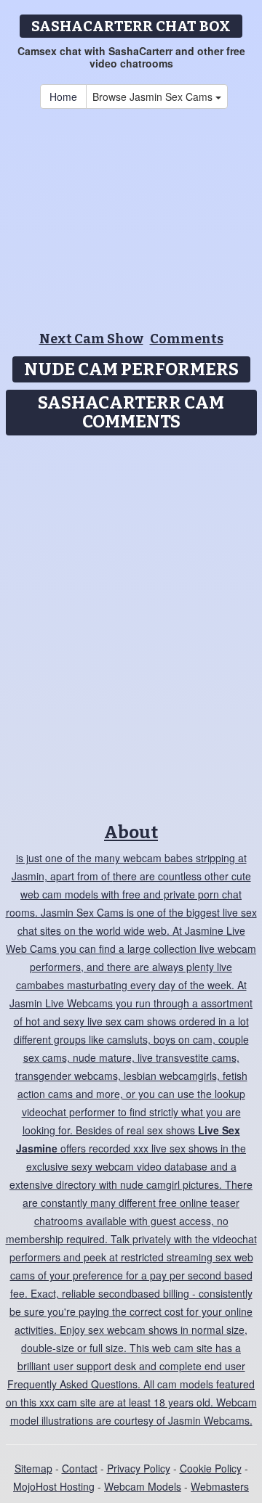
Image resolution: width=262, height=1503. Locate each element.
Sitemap (33, 1468)
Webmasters (220, 1486)
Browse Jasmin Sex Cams (153, 96)
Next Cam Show (91, 339)
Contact (80, 1468)
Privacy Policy (138, 1468)
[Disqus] (131, 624)
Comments (186, 339)
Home (63, 96)
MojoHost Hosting (54, 1486)
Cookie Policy (211, 1468)
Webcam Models (142, 1486)
